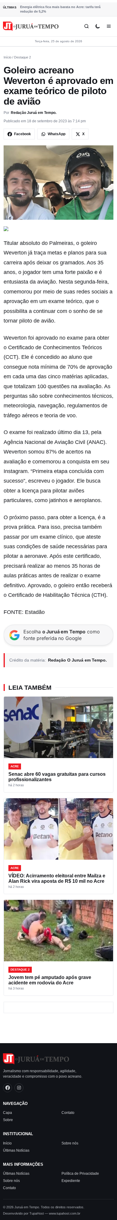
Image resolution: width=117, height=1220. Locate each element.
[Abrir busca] (86, 26)
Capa (7, 1113)
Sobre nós (70, 1143)
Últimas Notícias (16, 1150)
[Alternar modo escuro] (97, 26)
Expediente (71, 1181)
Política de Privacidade (80, 1173)
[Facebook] (7, 1087)
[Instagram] (18, 1087)
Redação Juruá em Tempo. (33, 113)
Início (7, 57)
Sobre (8, 1120)
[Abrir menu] (109, 26)
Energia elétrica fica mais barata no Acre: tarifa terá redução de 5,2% (60, 9)
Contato (68, 1113)
